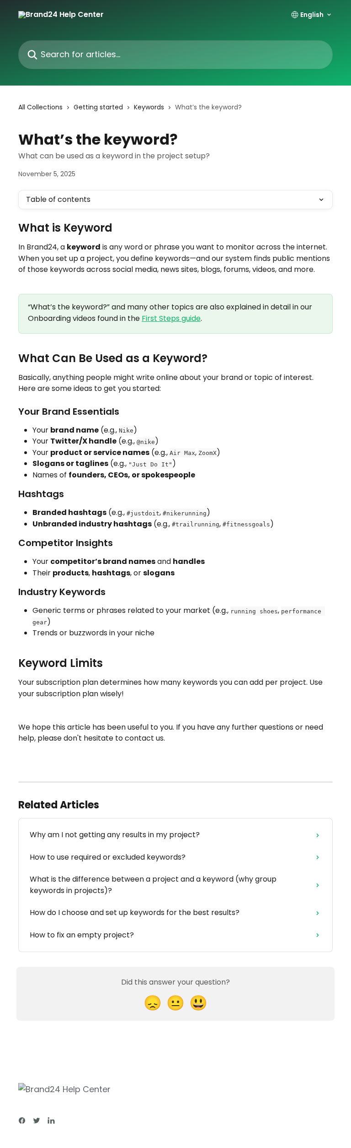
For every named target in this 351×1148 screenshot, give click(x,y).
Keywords (149, 107)
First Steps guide (171, 318)
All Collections (40, 107)
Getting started (98, 107)
